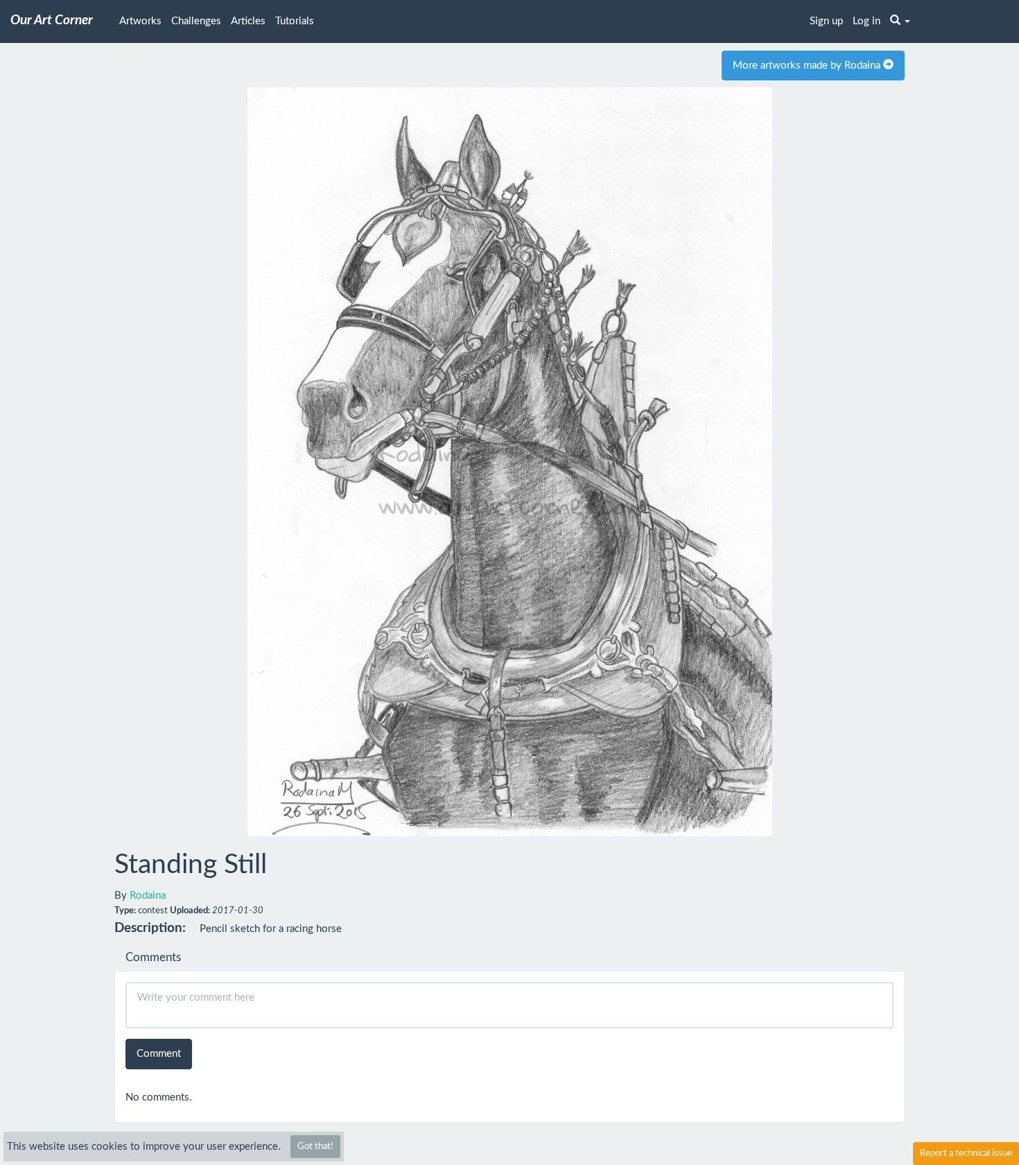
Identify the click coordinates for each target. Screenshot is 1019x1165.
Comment (159, 1053)
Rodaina (148, 895)
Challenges (196, 21)
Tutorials (294, 21)
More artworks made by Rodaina (808, 65)
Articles (248, 21)
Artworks (140, 21)
